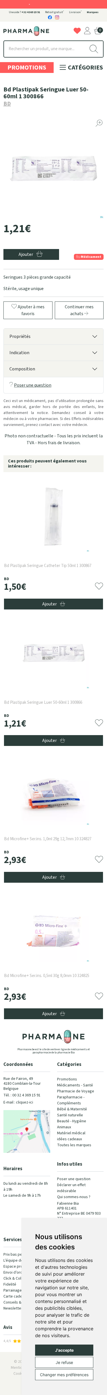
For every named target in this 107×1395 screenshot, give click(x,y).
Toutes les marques (74, 1145)
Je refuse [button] (64, 1362)
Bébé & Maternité (72, 1109)
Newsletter (13, 1308)
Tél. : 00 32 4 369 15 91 (22, 1095)
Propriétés (20, 336)
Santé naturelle (70, 1115)
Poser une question (32, 385)
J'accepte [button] (64, 1350)
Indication (19, 353)
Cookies (20, 1373)
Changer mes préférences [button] (64, 1374)
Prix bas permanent (20, 1254)
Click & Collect (15, 1278)
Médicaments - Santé (75, 1085)
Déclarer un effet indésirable (71, 1188)
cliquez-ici (24, 1102)
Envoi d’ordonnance (20, 1272)
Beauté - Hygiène (71, 1121)
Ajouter (50, 604)
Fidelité (9, 1284)
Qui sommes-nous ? (73, 1197)
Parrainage (12, 1290)
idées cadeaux (69, 1139)
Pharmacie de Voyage (75, 1091)
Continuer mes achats (79, 310)
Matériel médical (71, 1133)
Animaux (64, 1127)
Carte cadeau (14, 1296)
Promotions (26, 67)
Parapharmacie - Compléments (70, 1100)
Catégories (85, 67)
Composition (22, 369)
